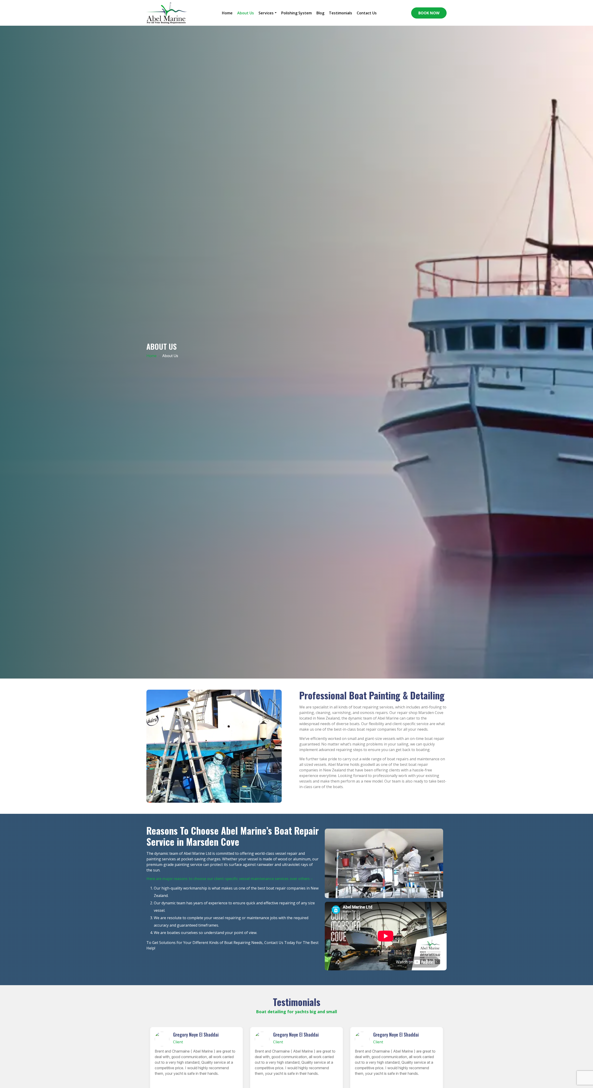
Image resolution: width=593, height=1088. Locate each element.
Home (227, 13)
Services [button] (266, 13)
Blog (320, 13)
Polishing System (296, 13)
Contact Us (367, 13)
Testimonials (340, 13)
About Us (245, 13)
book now (428, 13)
